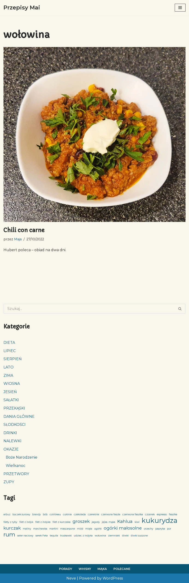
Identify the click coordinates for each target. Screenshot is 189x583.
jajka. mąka (108, 522)
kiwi (137, 522)
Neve (71, 578)
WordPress (113, 578)
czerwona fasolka (132, 514)
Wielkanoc (15, 465)
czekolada (80, 514)
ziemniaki (114, 535)
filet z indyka (42, 522)
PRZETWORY (16, 474)
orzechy (148, 528)
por (169, 528)
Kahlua (125, 521)
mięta (88, 528)
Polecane (121, 569)
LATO (8, 367)
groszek (81, 521)
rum (9, 535)
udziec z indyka (83, 535)
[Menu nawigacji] (180, 8)
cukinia (67, 514)
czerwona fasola (110, 514)
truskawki (66, 535)
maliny (27, 528)
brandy (36, 514)
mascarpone (67, 528)
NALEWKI (12, 441)
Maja (18, 239)
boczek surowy (21, 514)
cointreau (55, 514)
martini (53, 528)
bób (45, 514)
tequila (54, 535)
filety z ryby (10, 522)
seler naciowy (25, 535)
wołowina (100, 535)
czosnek (150, 514)
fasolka (173, 514)
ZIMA (8, 375)
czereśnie (93, 514)
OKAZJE (11, 449)
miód (80, 528)
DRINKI (10, 433)
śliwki (125, 535)
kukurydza (159, 521)
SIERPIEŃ (12, 359)
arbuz (6, 514)
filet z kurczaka (62, 522)
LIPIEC (9, 351)
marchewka (40, 528)
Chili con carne (23, 230)
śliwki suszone (139, 535)
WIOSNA (11, 383)
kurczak (12, 528)
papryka (160, 528)
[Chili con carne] (94, 134)
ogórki (98, 528)
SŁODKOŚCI (14, 424)
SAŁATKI (11, 400)
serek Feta (41, 535)
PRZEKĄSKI (14, 408)
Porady (65, 569)
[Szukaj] (180, 309)
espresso (162, 514)
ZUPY (8, 482)
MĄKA (102, 569)
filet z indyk (26, 522)
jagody (96, 522)
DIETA (9, 342)
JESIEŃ (10, 392)
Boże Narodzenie (21, 457)
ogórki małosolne (123, 528)
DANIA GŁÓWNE (19, 416)
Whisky (85, 569)
